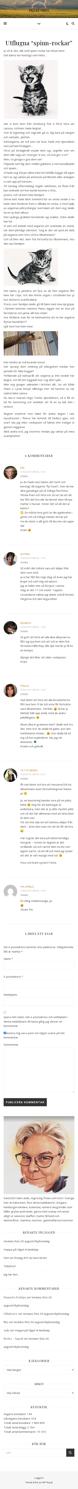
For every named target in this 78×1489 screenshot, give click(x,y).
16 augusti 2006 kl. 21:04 (33, 689)
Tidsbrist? (10, 1266)
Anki (6, 1330)
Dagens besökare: (15, 1414)
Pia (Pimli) (27, 886)
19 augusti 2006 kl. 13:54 (33, 890)
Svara (24, 476)
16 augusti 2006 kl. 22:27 (33, 774)
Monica (25, 623)
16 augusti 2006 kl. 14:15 (33, 558)
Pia (22, 468)
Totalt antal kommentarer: (20, 1431)
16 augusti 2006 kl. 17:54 (33, 627)
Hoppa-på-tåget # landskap (21, 1249)
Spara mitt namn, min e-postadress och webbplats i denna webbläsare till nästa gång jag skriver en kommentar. (36, 1021)
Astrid (25, 554)
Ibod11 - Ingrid (13, 1338)
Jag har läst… (11, 1274)
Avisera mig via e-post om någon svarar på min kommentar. (34, 1035)
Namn (8, 958)
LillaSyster (11, 1313)
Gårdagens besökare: (17, 1418)
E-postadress (13, 976)
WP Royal (47, 1482)
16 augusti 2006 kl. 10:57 (33, 471)
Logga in (39, 1477)
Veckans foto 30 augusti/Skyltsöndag (27, 1241)
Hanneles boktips (15, 1297)
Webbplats (10, 994)
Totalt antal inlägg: (15, 1427)
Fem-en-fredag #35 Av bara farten (25, 1258)
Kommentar (11, 1044)
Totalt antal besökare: (18, 1423)
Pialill (25, 685)
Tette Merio (29, 770)
